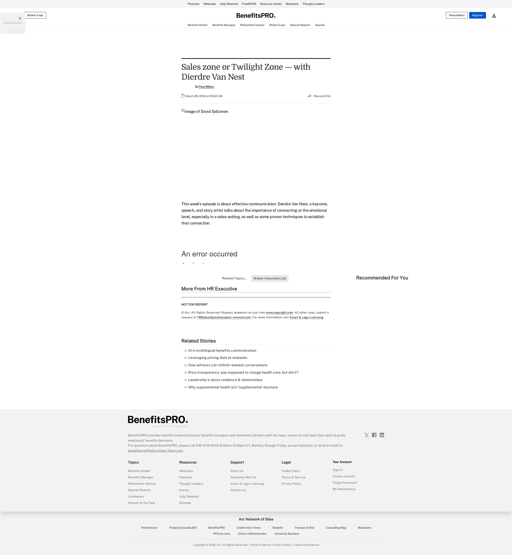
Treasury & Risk (304, 527)
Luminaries (136, 496)
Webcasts (209, 3)
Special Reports (139, 490)
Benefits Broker (139, 471)
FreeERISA (249, 3)
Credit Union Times (249, 527)
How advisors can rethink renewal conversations (227, 365)
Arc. (219, 544)
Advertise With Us (243, 477)
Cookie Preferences (306, 544)
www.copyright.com (279, 312)
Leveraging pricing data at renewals (217, 357)
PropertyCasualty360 (183, 527)
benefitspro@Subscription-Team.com (155, 451)
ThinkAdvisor (149, 527)
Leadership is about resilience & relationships (225, 380)
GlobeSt (277, 527)
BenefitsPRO (216, 527)
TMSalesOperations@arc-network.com (224, 317)
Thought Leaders (313, 3)
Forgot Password (345, 482)
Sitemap (185, 502)
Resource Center (271, 3)
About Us (237, 471)
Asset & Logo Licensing (247, 483)
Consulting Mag (336, 527)
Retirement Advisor (142, 483)
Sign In (338, 470)
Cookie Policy (291, 471)
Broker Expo (35, 15)
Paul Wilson (206, 86)
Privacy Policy (291, 483)
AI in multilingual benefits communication (222, 350)
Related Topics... (234, 278)
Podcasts (193, 3)
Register (477, 15)
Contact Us (238, 490)
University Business (287, 533)
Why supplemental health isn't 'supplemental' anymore (233, 387)
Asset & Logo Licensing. (307, 317)
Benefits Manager (140, 477)
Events (184, 490)
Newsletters (457, 15)
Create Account (344, 476)
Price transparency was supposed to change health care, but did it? (243, 372)
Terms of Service (294, 477)
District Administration (252, 533)
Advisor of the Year (141, 502)
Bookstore (292, 3)
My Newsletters (344, 489)
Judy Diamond (229, 3)
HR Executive (221, 533)
